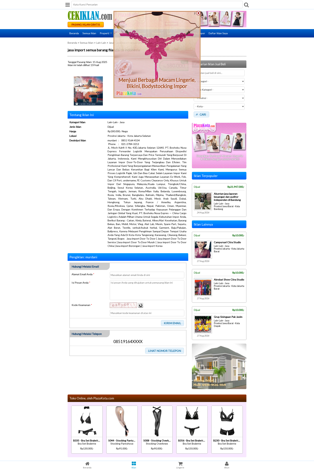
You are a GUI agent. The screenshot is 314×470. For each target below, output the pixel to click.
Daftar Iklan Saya (218, 33)
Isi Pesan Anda (81, 282)
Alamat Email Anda (83, 274)
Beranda (74, 33)
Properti (104, 33)
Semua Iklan (89, 33)
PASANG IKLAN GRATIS (85, 24)
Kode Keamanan (82, 304)
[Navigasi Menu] (67, 4)
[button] (172, 323)
